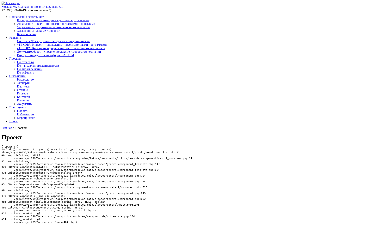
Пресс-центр (17, 107)
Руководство (25, 79)
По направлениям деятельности (38, 65)
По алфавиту (25, 72)
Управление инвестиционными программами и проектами (56, 23)
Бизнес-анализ (26, 34)
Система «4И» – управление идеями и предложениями (53, 41)
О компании (17, 76)
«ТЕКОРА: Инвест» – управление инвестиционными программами (62, 44)
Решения (15, 37)
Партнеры (23, 86)
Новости (22, 110)
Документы (24, 103)
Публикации (25, 114)
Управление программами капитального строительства (53, 27)
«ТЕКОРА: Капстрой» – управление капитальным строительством (61, 48)
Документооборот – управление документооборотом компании (59, 51)
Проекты (15, 58)
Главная (7, 128)
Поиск (13, 121)
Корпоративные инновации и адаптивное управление (53, 20)
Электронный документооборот (38, 30)
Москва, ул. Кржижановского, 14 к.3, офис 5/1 (32, 6)
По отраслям (25, 62)
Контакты (23, 97)
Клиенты (23, 100)
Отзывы (22, 90)
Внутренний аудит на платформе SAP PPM (45, 55)
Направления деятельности (27, 16)
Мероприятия (26, 117)
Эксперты (23, 83)
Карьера (22, 93)
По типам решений (29, 69)
